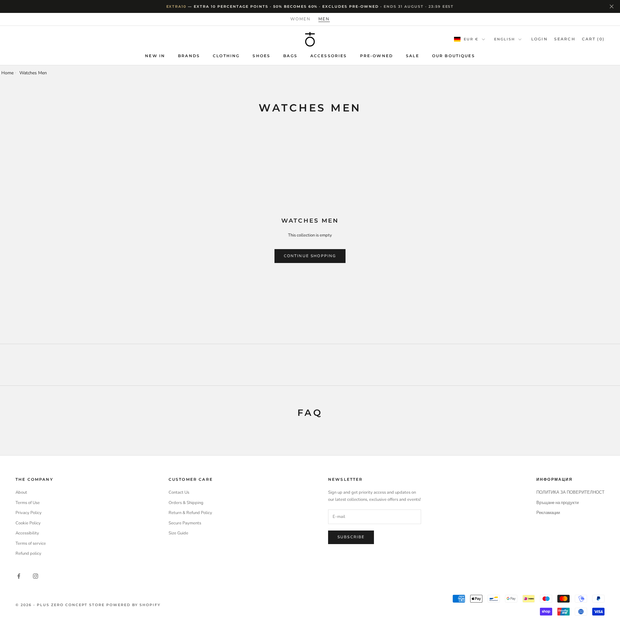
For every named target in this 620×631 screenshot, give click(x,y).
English (504, 39)
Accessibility (27, 533)
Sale (412, 55)
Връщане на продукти (557, 503)
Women (300, 19)
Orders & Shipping (186, 503)
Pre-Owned (376, 55)
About (21, 492)
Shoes (261, 55)
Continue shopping (310, 255)
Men (324, 19)
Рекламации (548, 513)
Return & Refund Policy (190, 513)
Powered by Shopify (133, 605)
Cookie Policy (28, 523)
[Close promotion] (611, 6)
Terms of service (31, 543)
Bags (290, 55)
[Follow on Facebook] (19, 576)
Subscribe (351, 537)
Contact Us (179, 492)
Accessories (328, 55)
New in (155, 55)
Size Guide (178, 533)
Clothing (226, 55)
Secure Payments (185, 523)
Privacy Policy (29, 513)
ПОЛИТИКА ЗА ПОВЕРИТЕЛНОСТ (570, 492)
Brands (189, 55)
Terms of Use (28, 503)
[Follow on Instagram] (35, 576)
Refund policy (28, 553)
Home (7, 73)
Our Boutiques (453, 55)
